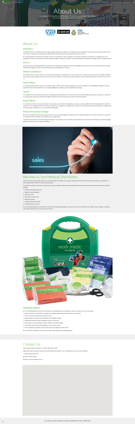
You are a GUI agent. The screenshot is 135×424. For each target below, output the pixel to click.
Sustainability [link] (105, 2)
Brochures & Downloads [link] (123, 2)
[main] (67, 13)
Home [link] (82, 2)
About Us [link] (88, 2)
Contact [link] (113, 2)
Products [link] (95, 2)
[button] (133, 2)
